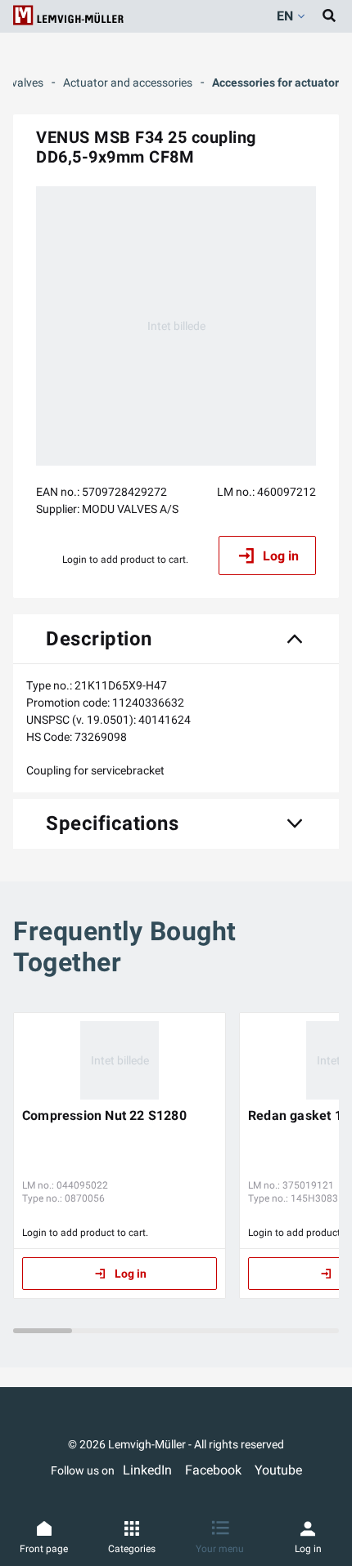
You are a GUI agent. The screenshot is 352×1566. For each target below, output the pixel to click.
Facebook (213, 1470)
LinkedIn (147, 1470)
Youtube (278, 1470)
